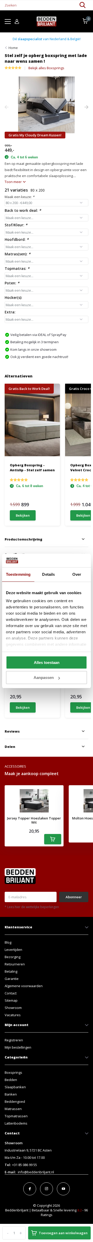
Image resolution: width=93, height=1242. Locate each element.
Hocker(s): (13, 297)
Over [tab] (76, 574)
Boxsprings (13, 1072)
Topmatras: (17, 268)
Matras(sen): (17, 253)
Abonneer (74, 897)
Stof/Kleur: (16, 224)
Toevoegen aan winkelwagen (63, 1233)
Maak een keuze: (19, 196)
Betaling (11, 971)
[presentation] (7, 107)
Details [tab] (48, 574)
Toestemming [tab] (18, 574)
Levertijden (13, 949)
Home (13, 47)
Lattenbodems (16, 1123)
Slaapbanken (15, 1087)
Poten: (12, 282)
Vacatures (13, 1015)
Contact (11, 993)
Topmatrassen (16, 1116)
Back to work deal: (23, 210)
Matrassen (13, 1108)
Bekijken (23, 515)
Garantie (12, 978)
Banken (11, 1094)
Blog (8, 942)
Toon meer (13, 181)
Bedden (11, 1079)
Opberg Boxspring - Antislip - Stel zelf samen (32, 467)
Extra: (10, 312)
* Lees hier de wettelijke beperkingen (32, 907)
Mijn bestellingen (18, 1047)
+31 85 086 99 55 (24, 1164)
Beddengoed (15, 1101)
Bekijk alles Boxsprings (46, 68)
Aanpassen (44, 677)
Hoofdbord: (17, 239)
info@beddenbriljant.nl (36, 1172)
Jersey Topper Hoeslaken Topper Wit (34, 820)
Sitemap (11, 1000)
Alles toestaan (46, 662)
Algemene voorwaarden (24, 986)
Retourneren (15, 964)
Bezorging (12, 957)
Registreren (14, 1040)
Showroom (13, 1007)
